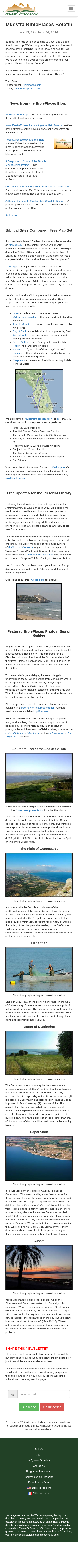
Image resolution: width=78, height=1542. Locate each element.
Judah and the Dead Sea (39, 554)
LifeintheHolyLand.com (26, 88)
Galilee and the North (20, 547)
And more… (12, 215)
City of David (20, 331)
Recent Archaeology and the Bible (24, 139)
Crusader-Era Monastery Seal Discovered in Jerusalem (37, 186)
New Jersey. (16, 244)
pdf (58, 418)
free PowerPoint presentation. (38, 707)
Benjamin (18, 352)
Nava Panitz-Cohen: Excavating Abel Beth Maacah (34, 125)
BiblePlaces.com (31, 84)
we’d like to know (15, 478)
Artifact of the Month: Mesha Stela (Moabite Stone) (34, 200)
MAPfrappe (11, 266)
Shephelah (19, 360)
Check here (37, 579)
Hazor (16, 345)
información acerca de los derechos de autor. (36, 1535)
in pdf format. (41, 711)
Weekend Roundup (16, 114)
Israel (16, 313)
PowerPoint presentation (38, 418)
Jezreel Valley (20, 334)
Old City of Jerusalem (25, 316)
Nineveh (17, 349)
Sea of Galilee (21, 342)
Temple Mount (21, 324)
